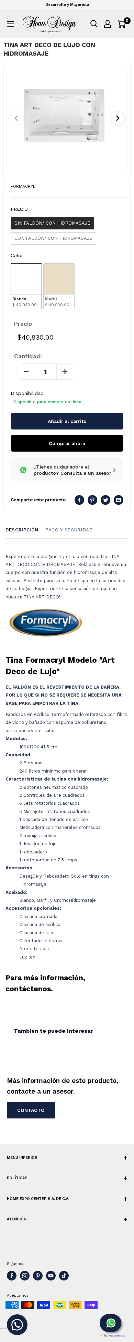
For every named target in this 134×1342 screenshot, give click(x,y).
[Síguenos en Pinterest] (38, 1275)
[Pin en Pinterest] (92, 500)
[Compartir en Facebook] (79, 500)
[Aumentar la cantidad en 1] (64, 371)
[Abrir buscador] (94, 24)
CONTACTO (31, 1110)
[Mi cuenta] (107, 24)
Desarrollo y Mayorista (67, 4)
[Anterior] (16, 118)
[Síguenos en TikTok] (64, 1275)
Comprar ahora (67, 443)
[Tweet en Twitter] (105, 500)
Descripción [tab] (21, 529)
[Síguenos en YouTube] (51, 1275)
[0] (121, 24)
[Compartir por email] (118, 500)
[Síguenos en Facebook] (11, 1275)
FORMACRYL (23, 186)
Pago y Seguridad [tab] (69, 529)
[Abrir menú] (10, 24)
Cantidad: (28, 356)
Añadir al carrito (67, 421)
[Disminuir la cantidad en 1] (26, 371)
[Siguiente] (118, 118)
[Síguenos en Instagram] (25, 1275)
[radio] (52, 223)
